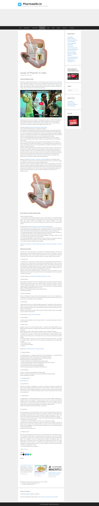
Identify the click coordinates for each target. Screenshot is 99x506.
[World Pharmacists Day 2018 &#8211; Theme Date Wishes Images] (40, 468)
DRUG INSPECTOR (24, 380)
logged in (28, 494)
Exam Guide (26, 27)
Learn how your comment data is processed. (48, 496)
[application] (73, 76)
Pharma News (35, 27)
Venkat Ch (26, 449)
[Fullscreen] (77, 78)
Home (20, 27)
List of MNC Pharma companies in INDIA (34, 348)
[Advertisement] (49, 18)
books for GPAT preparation (33, 314)
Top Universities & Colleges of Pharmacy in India (40, 276)
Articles (48, 27)
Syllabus (45, 481)
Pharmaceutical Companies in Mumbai (37, 159)
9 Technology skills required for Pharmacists (72, 45)
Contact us (64, 27)
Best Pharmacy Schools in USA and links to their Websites (40, 226)
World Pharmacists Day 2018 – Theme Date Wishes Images (40, 473)
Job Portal (72, 27)
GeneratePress (56, 504)
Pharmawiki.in (32, 4)
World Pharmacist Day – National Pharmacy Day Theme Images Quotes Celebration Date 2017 (54, 473)
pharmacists (54, 82)
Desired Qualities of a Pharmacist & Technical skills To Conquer (73, 49)
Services (58, 27)
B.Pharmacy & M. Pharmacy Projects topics (37, 127)
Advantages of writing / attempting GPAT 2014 (31, 483)
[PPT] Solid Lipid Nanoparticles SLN (28, 484)
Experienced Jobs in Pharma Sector (33, 481)
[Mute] (76, 78)
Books (53, 27)
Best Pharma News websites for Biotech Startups (72, 54)
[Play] (69, 78)
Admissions (42, 27)
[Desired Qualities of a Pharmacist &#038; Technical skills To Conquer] (27, 470)
